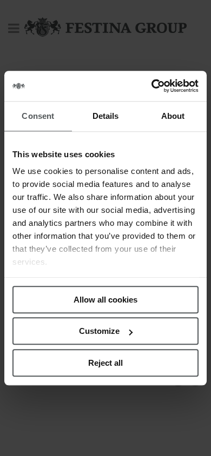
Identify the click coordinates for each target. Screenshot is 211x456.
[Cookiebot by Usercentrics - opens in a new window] (152, 86)
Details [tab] (106, 115)
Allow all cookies (105, 299)
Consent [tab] (38, 115)
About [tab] (173, 115)
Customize (99, 331)
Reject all (105, 362)
